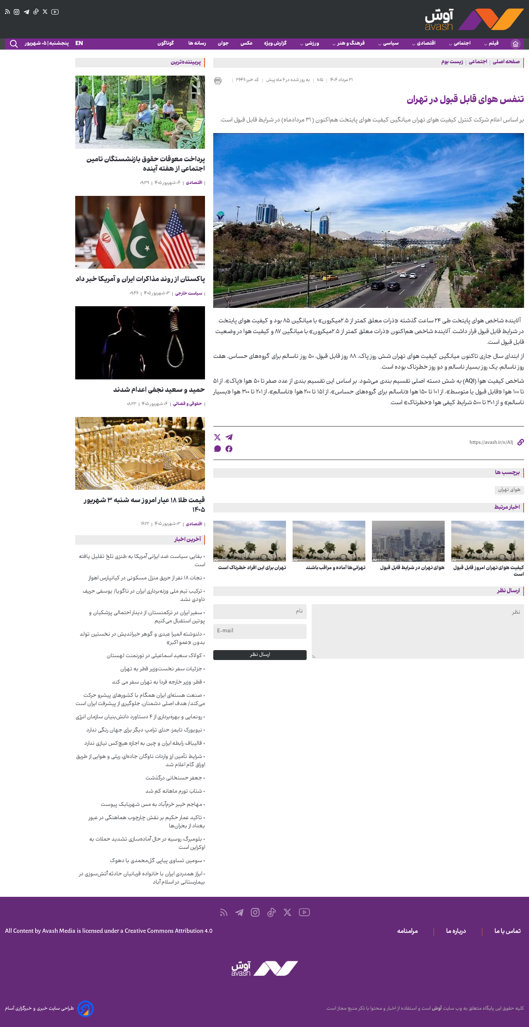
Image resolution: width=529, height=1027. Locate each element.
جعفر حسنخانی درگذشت (173, 778)
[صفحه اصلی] (515, 44)
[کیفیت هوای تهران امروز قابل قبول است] (487, 541)
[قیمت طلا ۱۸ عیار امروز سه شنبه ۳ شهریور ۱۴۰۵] (140, 453)
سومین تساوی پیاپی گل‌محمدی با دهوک (156, 861)
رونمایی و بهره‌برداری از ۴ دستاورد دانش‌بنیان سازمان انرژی (139, 717)
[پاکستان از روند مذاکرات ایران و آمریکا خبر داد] (140, 232)
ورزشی (312, 44)
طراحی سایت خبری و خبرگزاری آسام (39, 1009)
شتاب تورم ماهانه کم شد (173, 792)
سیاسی (391, 44)
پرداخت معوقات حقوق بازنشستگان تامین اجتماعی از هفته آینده (145, 164)
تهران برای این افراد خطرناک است (252, 568)
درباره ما (457, 932)
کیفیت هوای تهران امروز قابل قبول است (488, 571)
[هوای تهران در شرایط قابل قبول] (408, 541)
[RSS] (7, 12)
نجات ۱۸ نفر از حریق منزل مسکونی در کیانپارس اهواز (145, 578)
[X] (45, 12)
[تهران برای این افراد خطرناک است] (249, 541)
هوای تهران (509, 490)
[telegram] (229, 437)
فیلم (494, 44)
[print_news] (221, 80)
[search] (13, 44)
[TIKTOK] (36, 12)
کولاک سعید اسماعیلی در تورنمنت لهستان (154, 656)
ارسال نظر (260, 655)
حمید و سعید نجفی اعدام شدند (159, 391)
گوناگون (167, 44)
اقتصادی (426, 44)
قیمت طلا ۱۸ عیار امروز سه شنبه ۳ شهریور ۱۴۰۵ (144, 505)
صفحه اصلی (506, 63)
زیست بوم (452, 63)
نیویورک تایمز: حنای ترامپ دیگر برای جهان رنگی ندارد (144, 730)
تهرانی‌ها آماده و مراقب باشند (335, 568)
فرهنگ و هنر (351, 44)
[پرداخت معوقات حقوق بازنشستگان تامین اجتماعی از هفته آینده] (140, 112)
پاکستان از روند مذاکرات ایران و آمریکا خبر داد (140, 280)
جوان (223, 44)
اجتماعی (462, 44)
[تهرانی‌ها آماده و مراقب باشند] (329, 541)
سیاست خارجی (188, 294)
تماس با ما (509, 932)
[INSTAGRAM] (16, 12)
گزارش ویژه (275, 44)
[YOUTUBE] (55, 12)
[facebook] (229, 449)
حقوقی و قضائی (187, 404)
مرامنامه (409, 932)
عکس (247, 44)
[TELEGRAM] (26, 12)
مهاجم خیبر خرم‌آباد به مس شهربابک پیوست (151, 805)
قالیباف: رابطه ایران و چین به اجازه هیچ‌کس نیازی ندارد (143, 744)
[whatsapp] (217, 448)
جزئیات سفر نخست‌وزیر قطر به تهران (161, 669)
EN (79, 44)
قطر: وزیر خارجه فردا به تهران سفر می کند (157, 682)
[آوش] (474, 19)
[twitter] (217, 437)
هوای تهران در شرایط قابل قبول (412, 568)
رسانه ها (197, 44)
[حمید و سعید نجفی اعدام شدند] (140, 342)
